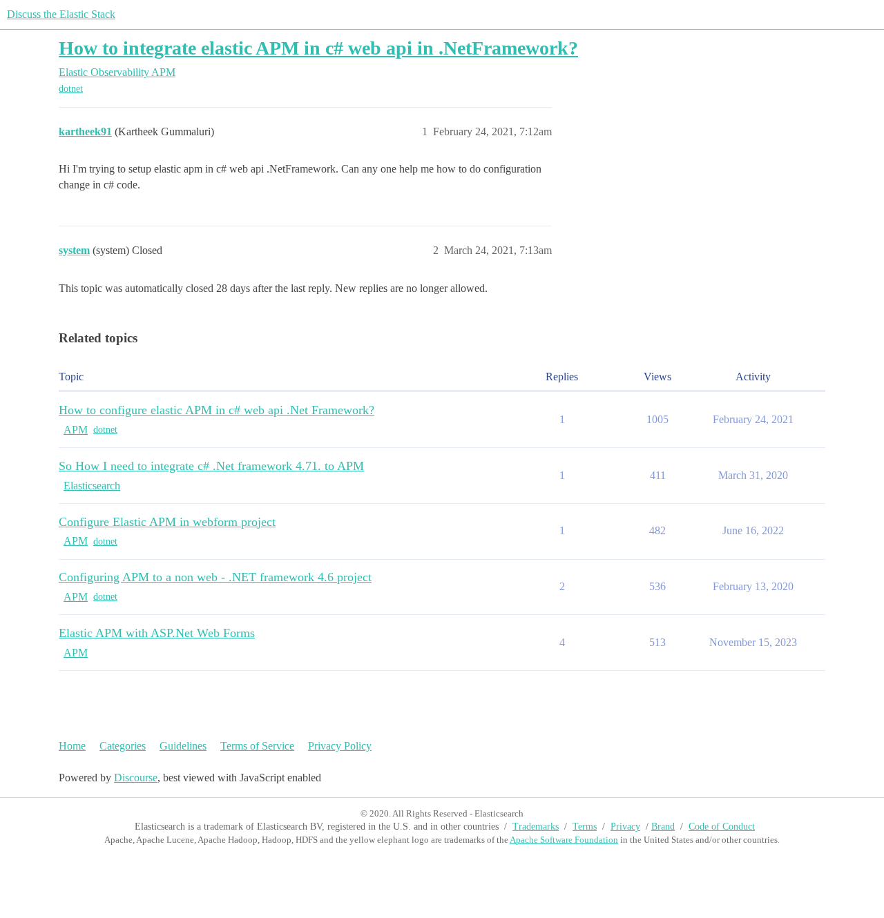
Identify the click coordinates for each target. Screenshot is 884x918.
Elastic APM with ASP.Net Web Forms (157, 633)
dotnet (71, 89)
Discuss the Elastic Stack (61, 14)
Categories (122, 746)
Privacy (625, 826)
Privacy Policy (340, 746)
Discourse (135, 777)
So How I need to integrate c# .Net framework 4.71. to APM (211, 466)
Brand (663, 826)
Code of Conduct (722, 826)
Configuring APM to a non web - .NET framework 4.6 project (215, 577)
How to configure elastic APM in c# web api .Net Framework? (216, 410)
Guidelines (183, 746)
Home (72, 746)
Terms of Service (257, 746)
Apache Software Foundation (564, 839)
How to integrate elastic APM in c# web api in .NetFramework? (318, 48)
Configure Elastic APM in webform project (167, 522)
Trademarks (535, 826)
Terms (585, 826)
